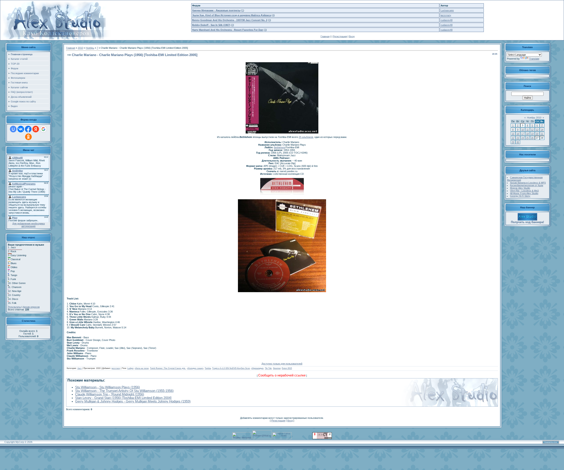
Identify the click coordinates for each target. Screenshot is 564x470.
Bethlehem (279, 147)
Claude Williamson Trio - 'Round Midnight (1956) (109, 394)
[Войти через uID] (13, 129)
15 (513, 133)
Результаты (14, 307)
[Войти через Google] (43, 129)
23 (517, 138)
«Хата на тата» (142, 368)
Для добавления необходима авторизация (28, 224)
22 (513, 138)
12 (532, 129)
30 (517, 142)
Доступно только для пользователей (282, 363)
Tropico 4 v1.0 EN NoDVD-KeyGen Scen (231, 368)
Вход (351, 36)
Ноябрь (90, 48)
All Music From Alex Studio (524, 193)
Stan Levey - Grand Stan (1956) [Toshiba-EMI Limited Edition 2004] (123, 398)
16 (517, 133)
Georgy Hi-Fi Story (520, 196)
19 (532, 133)
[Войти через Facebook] (28, 129)
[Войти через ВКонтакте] (20, 129)
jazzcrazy (446, 15)
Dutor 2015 (287, 368)
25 (527, 138)
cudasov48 (447, 20)
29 (513, 142)
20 (537, 133)
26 (532, 138)
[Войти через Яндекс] (35, 129)
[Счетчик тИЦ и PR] (322, 438)
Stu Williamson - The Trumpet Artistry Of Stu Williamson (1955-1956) (124, 391)
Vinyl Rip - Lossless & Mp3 (524, 190)
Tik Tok (268, 368)
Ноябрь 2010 (534, 117)
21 (542, 133)
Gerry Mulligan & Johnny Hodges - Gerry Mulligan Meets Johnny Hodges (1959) (133, 401)
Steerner (276, 368)
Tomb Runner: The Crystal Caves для (168, 368)
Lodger (130, 368)
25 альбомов (306, 137)
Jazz (79, 368)
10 (522, 129)
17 (522, 133)
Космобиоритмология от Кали (526, 185)
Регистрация (340, 36)
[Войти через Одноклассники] (28, 136)
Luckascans (447, 10)
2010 (80, 48)
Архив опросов (31, 307)
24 (522, 138)
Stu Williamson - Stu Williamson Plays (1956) (107, 387)
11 (527, 129)
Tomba (208, 368)
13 (537, 129)
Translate (534, 58)
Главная (325, 36)
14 (542, 129)
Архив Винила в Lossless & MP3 (528, 182)
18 (527, 133)
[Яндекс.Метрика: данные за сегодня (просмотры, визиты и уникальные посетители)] (242, 435)
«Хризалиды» (257, 368)
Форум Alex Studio (520, 188)
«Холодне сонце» (195, 368)
